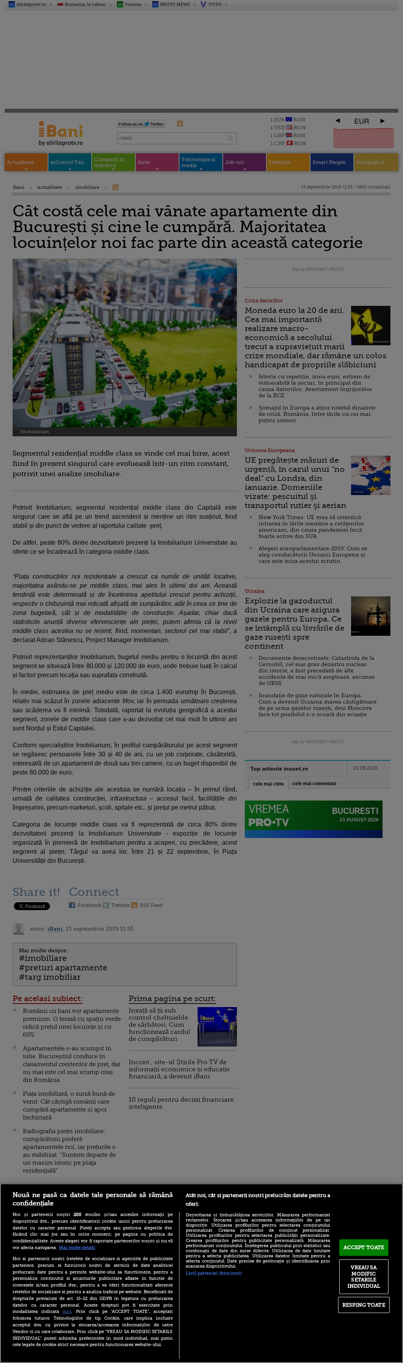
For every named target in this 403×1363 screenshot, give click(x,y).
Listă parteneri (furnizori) (214, 1273)
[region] (201, 1273)
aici (67, 1311)
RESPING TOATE (363, 1305)
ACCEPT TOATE (364, 1247)
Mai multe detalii (77, 1247)
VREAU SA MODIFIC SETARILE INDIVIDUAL (364, 1276)
